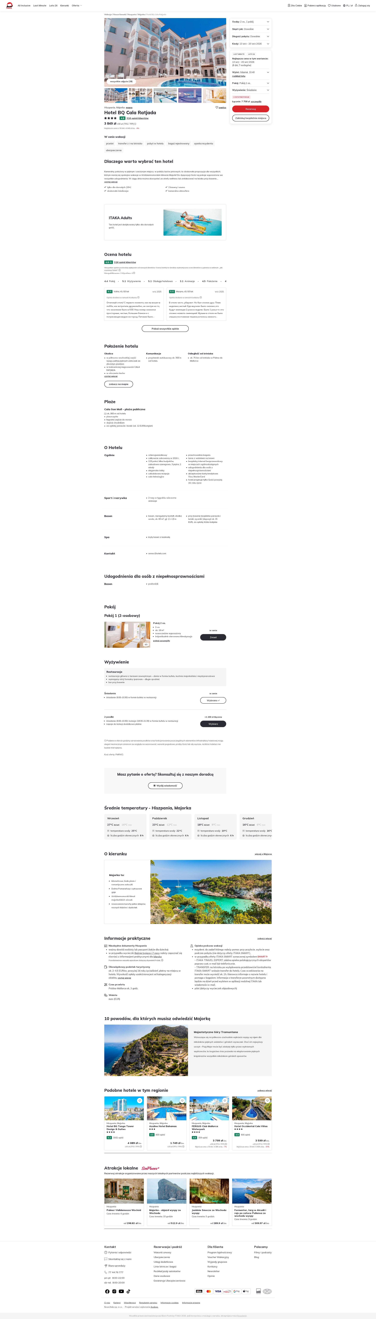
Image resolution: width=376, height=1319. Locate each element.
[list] (120, 270)
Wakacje (108, 14)
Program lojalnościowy (220, 1252)
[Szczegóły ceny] (135, 124)
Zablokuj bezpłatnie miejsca (250, 118)
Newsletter (214, 1271)
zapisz (222, 107)
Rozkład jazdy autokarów (167, 1271)
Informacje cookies (170, 1303)
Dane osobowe (162, 1275)
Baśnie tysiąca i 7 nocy (147, 953)
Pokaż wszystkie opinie (165, 328)
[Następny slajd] (226, 281)
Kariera (117, 1303)
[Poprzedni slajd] (108, 635)
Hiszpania (132, 14)
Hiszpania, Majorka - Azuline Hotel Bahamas (163, 1099)
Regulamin (242, 1316)
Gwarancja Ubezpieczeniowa (169, 1280)
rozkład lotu (238, 76)
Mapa (129, 107)
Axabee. (154, 1307)
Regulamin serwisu (148, 1303)
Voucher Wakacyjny (218, 1257)
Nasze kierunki (119, 14)
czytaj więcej (111, 181)
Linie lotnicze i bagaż (165, 1266)
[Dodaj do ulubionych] (139, 1100)
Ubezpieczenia (162, 1257)
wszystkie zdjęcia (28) (121, 81)
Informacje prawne (191, 1303)
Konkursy (213, 1266)
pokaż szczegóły (161, 640)
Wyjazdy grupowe (217, 1261)
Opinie (211, 1275)
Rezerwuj (251, 108)
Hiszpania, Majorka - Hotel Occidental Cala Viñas (250, 1099)
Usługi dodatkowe (163, 1261)
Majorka (141, 14)
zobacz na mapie (118, 384)
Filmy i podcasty (263, 1252)
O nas (107, 1303)
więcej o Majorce (263, 854)
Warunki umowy (162, 1252)
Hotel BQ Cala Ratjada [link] (156, 14)
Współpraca (130, 1303)
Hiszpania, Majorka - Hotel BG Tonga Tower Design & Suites (122, 1099)
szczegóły (256, 101)
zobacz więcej (264, 938)
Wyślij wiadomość (167, 785)
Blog (256, 1257)
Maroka (157, 956)
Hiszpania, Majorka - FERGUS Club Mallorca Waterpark (206, 1099)
